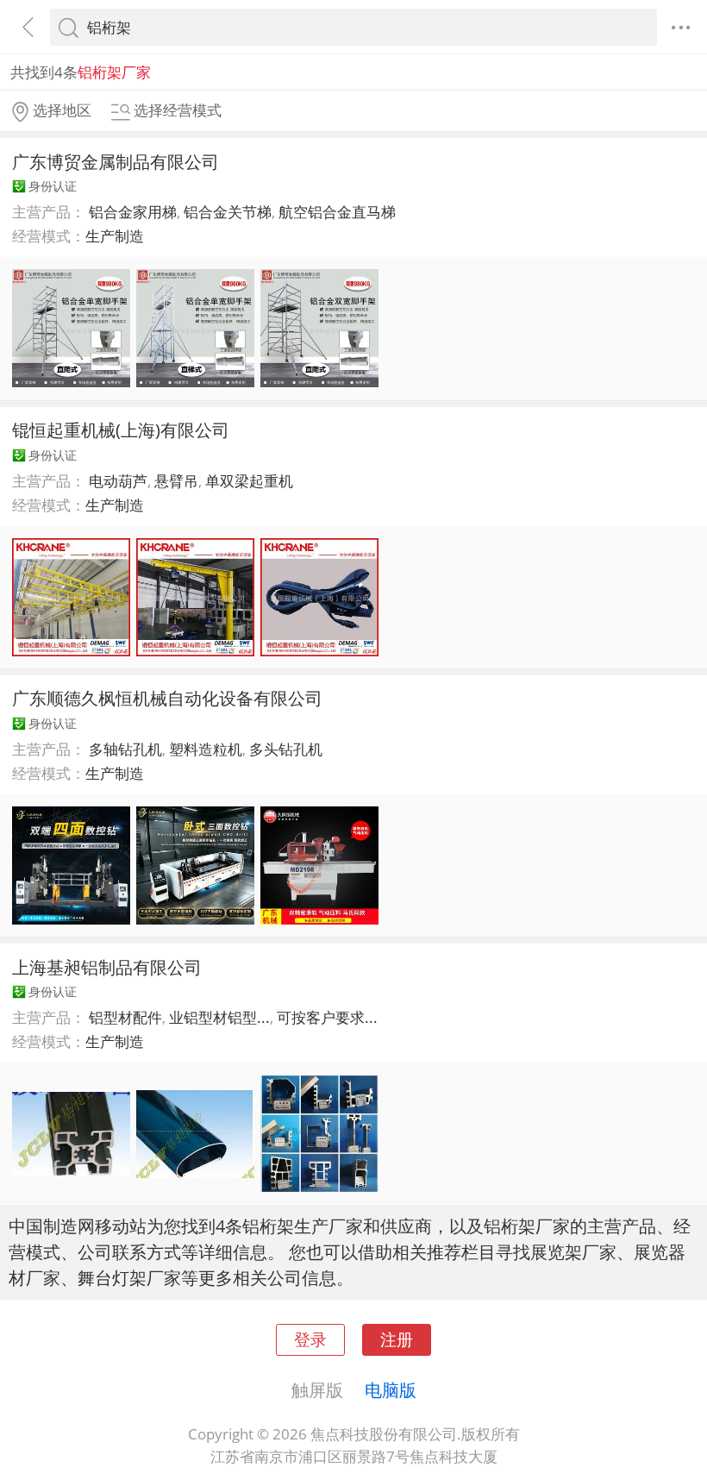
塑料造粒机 (205, 749)
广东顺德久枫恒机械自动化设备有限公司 (167, 698)
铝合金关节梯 (228, 212)
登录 (310, 1339)
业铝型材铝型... (219, 1017)
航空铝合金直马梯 (337, 212)
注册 (396, 1339)
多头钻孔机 (285, 749)
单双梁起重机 (249, 481)
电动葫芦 (118, 481)
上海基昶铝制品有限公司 (107, 967)
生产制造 (114, 236)
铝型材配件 (125, 1017)
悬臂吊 (176, 481)
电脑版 (390, 1389)
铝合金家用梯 (133, 212)
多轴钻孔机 (125, 749)
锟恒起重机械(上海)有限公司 (120, 429)
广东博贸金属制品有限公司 (115, 161)
